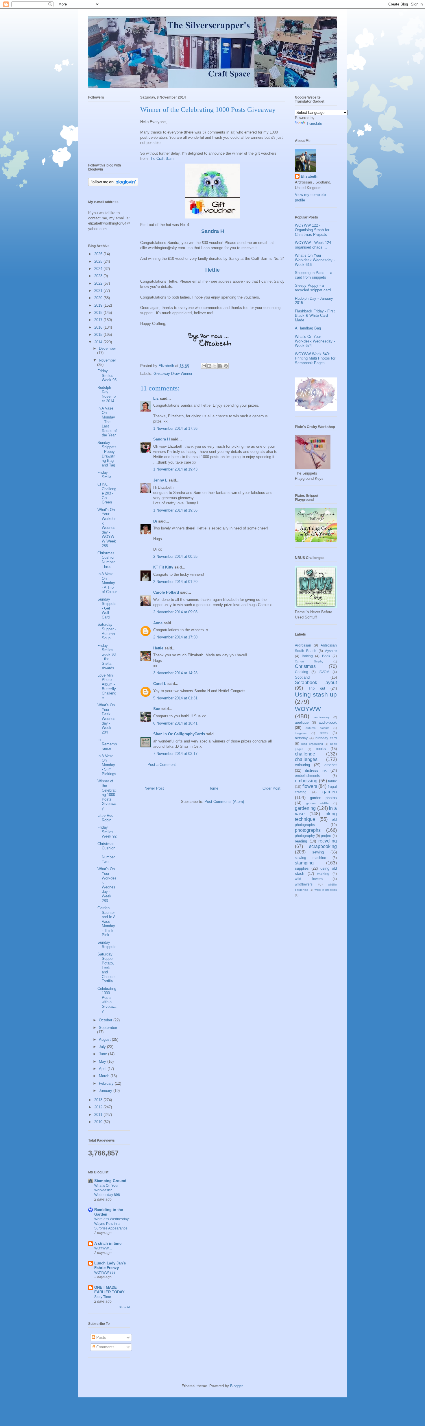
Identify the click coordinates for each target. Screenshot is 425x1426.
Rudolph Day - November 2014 (106, 394)
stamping (304, 862)
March (104, 1076)
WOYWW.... (103, 1248)
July (103, 1047)
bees (324, 733)
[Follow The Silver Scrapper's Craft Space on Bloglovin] (113, 185)
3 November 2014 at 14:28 (175, 673)
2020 (99, 298)
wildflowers (304, 884)
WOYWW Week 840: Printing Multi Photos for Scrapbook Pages (315, 358)
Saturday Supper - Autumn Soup (106, 631)
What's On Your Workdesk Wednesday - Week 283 (107, 885)
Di (155, 521)
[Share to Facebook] (220, 366)
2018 (99, 312)
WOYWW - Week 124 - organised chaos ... (314, 244)
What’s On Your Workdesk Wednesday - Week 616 (315, 259)
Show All (124, 1307)
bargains (300, 733)
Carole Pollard (166, 592)
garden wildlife (317, 803)
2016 (99, 327)
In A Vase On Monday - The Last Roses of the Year (107, 422)
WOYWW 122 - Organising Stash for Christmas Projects (312, 229)
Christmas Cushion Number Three (106, 560)
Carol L (159, 683)
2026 (99, 254)
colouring (302, 765)
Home (213, 788)
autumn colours (317, 727)
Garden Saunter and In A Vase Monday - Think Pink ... (106, 921)
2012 (99, 1107)
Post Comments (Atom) (224, 801)
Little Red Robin (105, 817)
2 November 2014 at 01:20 (175, 581)
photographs (308, 830)
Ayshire (331, 651)
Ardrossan (303, 645)
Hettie (212, 270)
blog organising (312, 743)
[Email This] (204, 366)
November (107, 360)
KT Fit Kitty (163, 567)
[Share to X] (215, 366)
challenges (306, 759)
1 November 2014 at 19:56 (175, 510)
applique (302, 722)
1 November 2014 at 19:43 (175, 469)
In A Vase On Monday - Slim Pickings (106, 765)
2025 (99, 261)
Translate (314, 123)
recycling (327, 840)
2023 (99, 276)
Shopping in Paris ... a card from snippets (313, 275)
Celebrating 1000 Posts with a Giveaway (106, 999)
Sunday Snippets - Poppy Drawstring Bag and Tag (107, 453)
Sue (156, 709)
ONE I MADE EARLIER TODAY (109, 1289)
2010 (99, 1122)
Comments (104, 1347)
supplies (302, 868)
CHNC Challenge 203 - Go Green (106, 493)
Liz (156, 398)
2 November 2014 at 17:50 (175, 637)
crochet (330, 765)
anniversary (322, 717)
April (103, 1068)
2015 (99, 334)
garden (329, 791)
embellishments (307, 775)
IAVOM (324, 672)
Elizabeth (309, 176)
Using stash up (316, 694)
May (103, 1061)
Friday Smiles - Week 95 (107, 375)
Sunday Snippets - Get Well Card (107, 608)
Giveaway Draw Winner (173, 373)
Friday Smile (104, 474)
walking (323, 873)
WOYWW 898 (105, 1273)
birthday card (326, 738)
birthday (301, 738)
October (106, 1020)
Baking (307, 656)
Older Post (271, 788)
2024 (99, 268)
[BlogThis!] (209, 366)
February (107, 1083)
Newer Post (154, 788)
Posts (100, 1337)
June (103, 1054)
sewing (318, 852)
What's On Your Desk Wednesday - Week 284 (106, 718)
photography (305, 836)
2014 (99, 342)
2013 (99, 1100)
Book (326, 656)
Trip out (316, 688)
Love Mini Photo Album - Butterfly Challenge (106, 686)
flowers (309, 786)
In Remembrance (107, 744)
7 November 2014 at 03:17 (175, 753)
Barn (169, 158)
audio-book (328, 722)
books (321, 749)
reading (301, 841)
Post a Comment (161, 764)
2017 (99, 320)
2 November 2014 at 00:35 (175, 556)
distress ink (316, 770)
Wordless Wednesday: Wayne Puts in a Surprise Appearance (112, 1223)
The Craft (157, 158)
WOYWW (308, 708)
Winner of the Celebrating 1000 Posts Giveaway (107, 794)
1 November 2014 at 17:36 (175, 428)
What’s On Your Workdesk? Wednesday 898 (107, 1190)
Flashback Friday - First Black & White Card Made (315, 315)
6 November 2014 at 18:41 (175, 723)
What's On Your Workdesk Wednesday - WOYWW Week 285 (107, 528)
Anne (157, 623)
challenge (305, 753)
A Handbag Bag (308, 328)
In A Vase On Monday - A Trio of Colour (107, 583)
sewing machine (310, 858)
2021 (99, 290)
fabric (332, 781)
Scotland (302, 677)
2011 (99, 1114)
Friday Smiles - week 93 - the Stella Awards (106, 656)
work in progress (326, 889)
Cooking (301, 672)
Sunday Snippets (107, 944)
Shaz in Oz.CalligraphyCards (179, 734)
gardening (305, 808)
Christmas (305, 666)
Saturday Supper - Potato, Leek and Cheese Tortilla (106, 968)
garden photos (323, 798)
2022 (99, 283)
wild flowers (309, 879)
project (326, 836)
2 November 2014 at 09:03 (175, 612)
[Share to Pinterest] (226, 366)
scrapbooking (323, 846)
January (106, 1090)
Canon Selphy (309, 661)
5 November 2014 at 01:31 (175, 698)
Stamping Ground (110, 1181)
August (105, 1039)
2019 (99, 305)
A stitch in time (107, 1243)
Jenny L (160, 480)
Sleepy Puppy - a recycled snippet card (313, 287)
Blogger (236, 1386)
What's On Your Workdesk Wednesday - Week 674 (315, 341)
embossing (306, 780)
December (107, 348)
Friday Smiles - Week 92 (107, 831)
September (108, 1027)
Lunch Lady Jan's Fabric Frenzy (110, 1265)
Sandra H (212, 231)
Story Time (102, 1297)
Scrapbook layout (316, 682)
